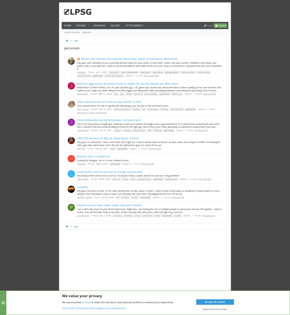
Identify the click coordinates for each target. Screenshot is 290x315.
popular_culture (84, 197)
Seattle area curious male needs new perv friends (109, 205)
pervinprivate (83, 215)
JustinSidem (82, 94)
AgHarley (81, 72)
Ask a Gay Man (151, 75)
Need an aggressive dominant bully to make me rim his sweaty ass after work (127, 83)
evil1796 (81, 148)
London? (82, 187)
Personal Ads (209, 94)
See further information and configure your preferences (94, 308)
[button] (88, 25)
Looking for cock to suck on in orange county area (109, 172)
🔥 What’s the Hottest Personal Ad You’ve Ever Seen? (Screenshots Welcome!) (127, 59)
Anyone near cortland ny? (93, 156)
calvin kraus (82, 179)
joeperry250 (83, 130)
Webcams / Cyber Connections (92, 112)
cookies (86, 302)
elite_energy (83, 109)
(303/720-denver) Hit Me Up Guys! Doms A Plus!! (108, 138)
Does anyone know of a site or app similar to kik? (109, 102)
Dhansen (81, 163)
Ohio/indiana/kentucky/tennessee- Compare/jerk (109, 120)
